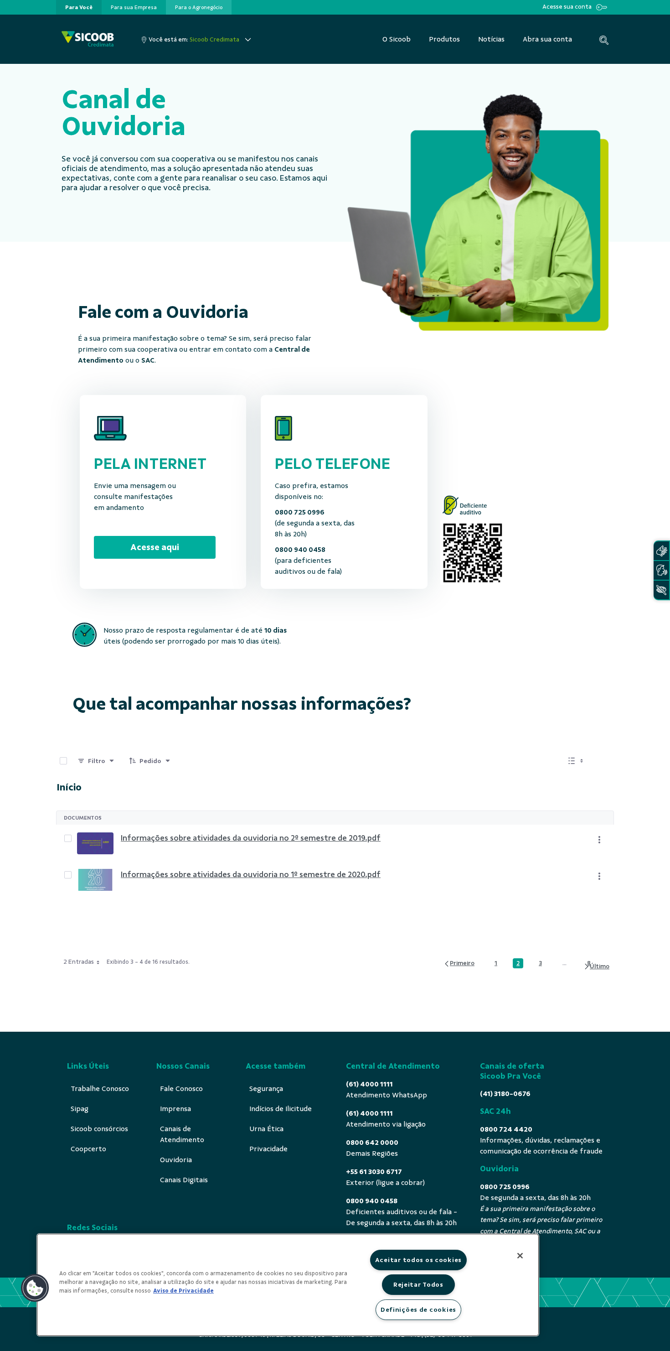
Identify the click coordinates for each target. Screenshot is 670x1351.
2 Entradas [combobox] (78, 961)
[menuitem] (79, 7)
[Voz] (661, 570)
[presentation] (79, 7)
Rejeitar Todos (418, 1284)
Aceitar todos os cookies (418, 1259)
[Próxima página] (596, 966)
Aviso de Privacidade (183, 1291)
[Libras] (661, 550)
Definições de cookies (418, 1309)
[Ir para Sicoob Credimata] (88, 39)
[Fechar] (520, 1256)
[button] (35, 1288)
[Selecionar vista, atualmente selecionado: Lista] (576, 760)
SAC (148, 360)
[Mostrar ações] (599, 839)
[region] (287, 1284)
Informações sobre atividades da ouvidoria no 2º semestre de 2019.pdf (251, 837)
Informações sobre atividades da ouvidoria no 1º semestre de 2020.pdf (251, 874)
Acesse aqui (154, 547)
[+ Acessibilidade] (661, 590)
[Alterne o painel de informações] (603, 760)
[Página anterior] (459, 963)
